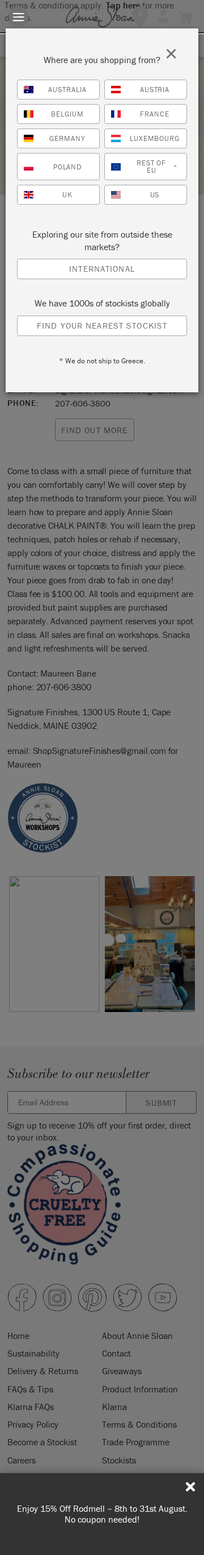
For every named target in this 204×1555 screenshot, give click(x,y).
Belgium (67, 114)
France (154, 114)
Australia (67, 89)
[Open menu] (18, 17)
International (102, 268)
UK (67, 195)
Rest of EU (157, 166)
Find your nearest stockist (102, 325)
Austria (155, 89)
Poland (67, 167)
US (155, 195)
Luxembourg (155, 138)
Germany (67, 138)
